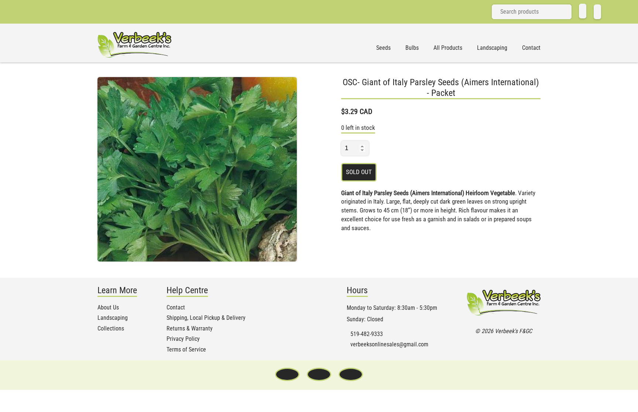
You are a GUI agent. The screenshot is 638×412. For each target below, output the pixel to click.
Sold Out (359, 172)
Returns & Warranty (190, 328)
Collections (110, 328)
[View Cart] (597, 11)
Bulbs (412, 48)
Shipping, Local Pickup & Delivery (206, 318)
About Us (108, 307)
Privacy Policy (183, 339)
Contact (531, 48)
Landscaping (492, 48)
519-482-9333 (366, 334)
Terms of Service (186, 349)
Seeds (383, 48)
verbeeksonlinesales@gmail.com (389, 344)
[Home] (582, 11)
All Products (447, 48)
